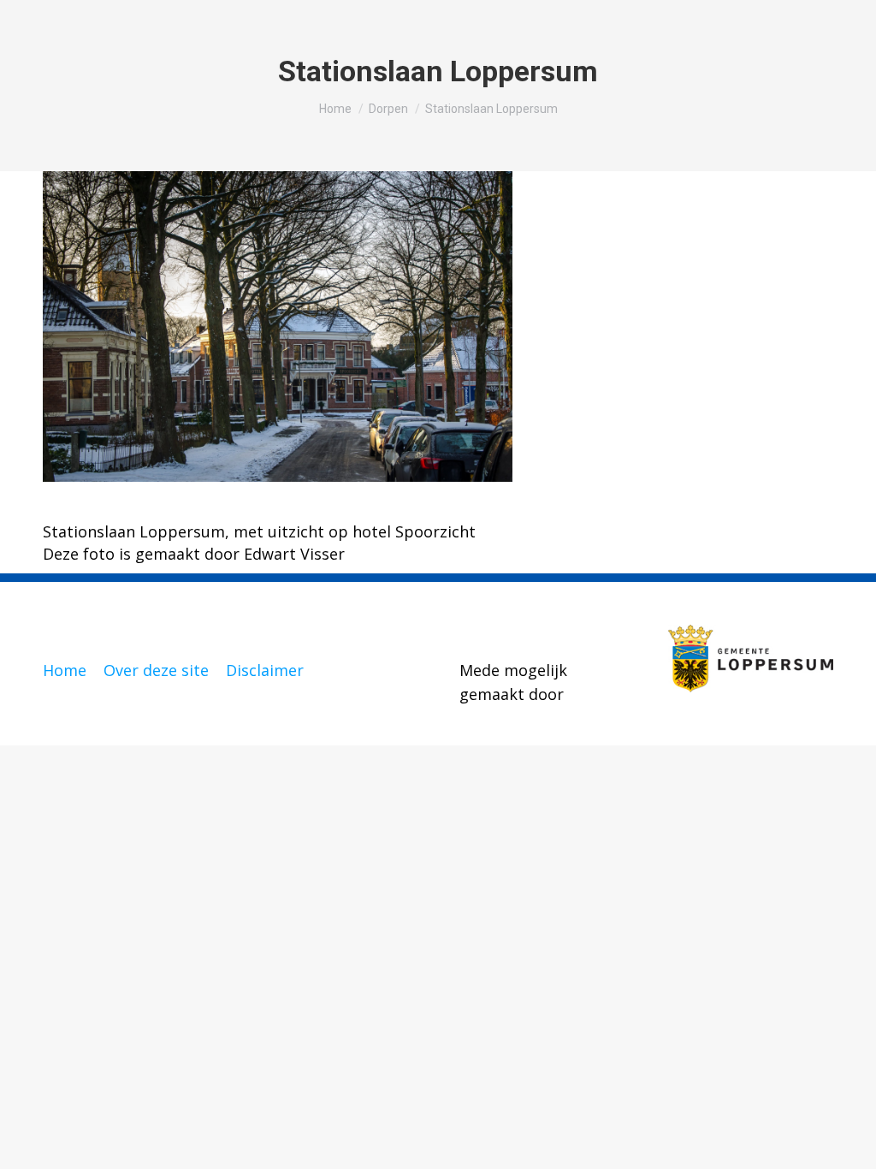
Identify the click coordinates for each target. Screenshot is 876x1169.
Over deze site (156, 670)
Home (64, 670)
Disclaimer (265, 670)
